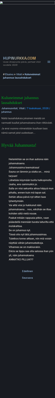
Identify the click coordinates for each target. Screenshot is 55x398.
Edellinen (27, 271)
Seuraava (27, 278)
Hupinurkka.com (19, 58)
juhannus (6, 111)
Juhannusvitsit (9, 108)
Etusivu (9, 74)
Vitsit (19, 74)
